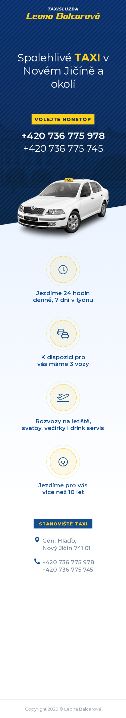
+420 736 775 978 (63, 135)
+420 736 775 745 (63, 148)
